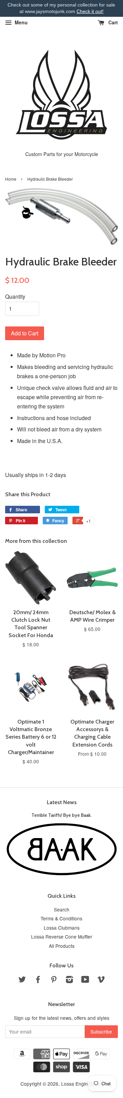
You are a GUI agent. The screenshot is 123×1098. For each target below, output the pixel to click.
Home (10, 179)
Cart (112, 22)
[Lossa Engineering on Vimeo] (101, 980)
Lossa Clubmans (62, 927)
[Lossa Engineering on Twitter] (22, 980)
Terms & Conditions (61, 918)
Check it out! (90, 11)
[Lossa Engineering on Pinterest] (53, 980)
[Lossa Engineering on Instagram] (69, 980)
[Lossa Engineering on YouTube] (85, 980)
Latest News (62, 802)
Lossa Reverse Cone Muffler (61, 936)
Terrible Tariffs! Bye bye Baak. (61, 815)
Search (61, 909)
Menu (20, 22)
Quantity (15, 296)
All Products (61, 945)
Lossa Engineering (81, 1083)
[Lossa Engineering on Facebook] (38, 980)
